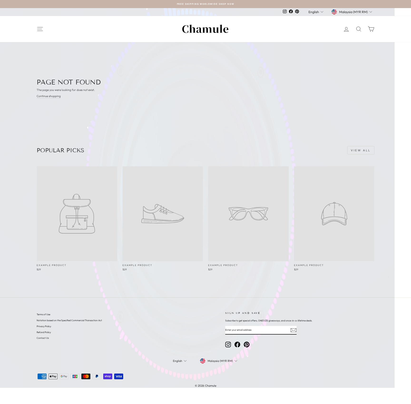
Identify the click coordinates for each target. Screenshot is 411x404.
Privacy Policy (44, 326)
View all (361, 150)
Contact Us (43, 338)
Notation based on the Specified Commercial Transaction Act (69, 320)
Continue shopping (49, 96)
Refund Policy (44, 332)
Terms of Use (43, 314)
